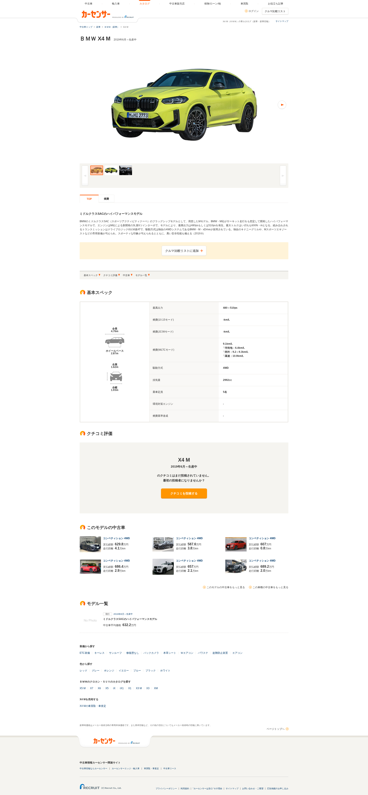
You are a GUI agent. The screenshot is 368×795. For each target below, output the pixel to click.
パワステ (203, 653)
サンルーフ (115, 653)
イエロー (124, 670)
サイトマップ (282, 21)
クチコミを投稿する (184, 493)
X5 (107, 688)
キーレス (99, 653)
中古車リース (169, 768)
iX (114, 688)
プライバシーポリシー (166, 788)
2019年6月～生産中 (123, 614)
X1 (129, 688)
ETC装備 (85, 653)
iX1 (122, 688)
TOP (89, 198)
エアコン (237, 653)
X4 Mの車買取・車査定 (93, 706)
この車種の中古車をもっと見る (270, 587)
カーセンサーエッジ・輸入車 (125, 768)
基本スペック (91, 275)
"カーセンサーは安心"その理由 (207, 788)
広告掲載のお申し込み (277, 788)
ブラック (150, 670)
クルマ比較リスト (275, 11)
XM (156, 688)
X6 (99, 688)
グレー (95, 670)
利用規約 (185, 788)
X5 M (83, 688)
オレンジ (109, 670)
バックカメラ (151, 653)
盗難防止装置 (220, 653)
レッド (83, 670)
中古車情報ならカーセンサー (93, 768)
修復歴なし (132, 653)
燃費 (106, 198)
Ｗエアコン (187, 653)
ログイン (254, 11)
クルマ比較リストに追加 (182, 250)
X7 (91, 688)
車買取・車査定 (151, 768)
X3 (148, 688)
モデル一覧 (141, 275)
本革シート (169, 653)
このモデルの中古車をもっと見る (226, 587)
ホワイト (165, 670)
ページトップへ (276, 728)
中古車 (126, 275)
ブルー (137, 670)
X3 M (139, 688)
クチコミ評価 (110, 275)
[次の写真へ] (236, 104)
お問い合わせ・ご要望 (252, 788)
